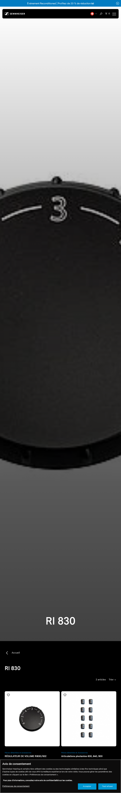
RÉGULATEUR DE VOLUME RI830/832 (25, 756)
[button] (93, 14)
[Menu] (114, 13)
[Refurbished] (32, 718)
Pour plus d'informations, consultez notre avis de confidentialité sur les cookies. (37, 780)
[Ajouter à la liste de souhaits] (8, 695)
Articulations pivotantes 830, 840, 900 (82, 756)
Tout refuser (107, 786)
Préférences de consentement (16, 786)
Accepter (87, 786)
